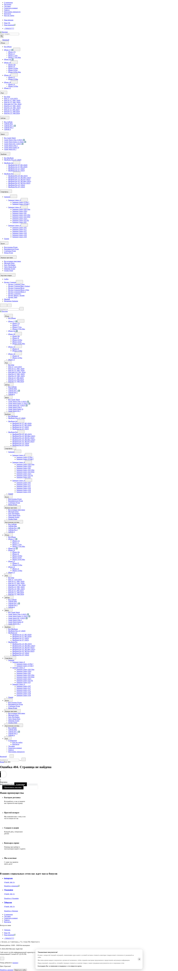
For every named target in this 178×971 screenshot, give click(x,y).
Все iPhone (8, 47)
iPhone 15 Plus (13, 79)
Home (2, 762)
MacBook (4, 154)
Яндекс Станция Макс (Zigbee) (19, 286)
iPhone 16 (7, 62)
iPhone (3, 43)
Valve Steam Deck (10, 267)
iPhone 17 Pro (13, 55)
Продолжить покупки (12, 787)
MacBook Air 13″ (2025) (16, 169)
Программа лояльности (12, 12)
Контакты (7, 14)
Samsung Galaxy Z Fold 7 (21, 204)
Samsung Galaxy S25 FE (20, 220)
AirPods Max (8, 124)
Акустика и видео (6, 275)
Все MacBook (9, 158)
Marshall (7, 299)
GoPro (6, 279)
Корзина (5, 40)
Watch (3, 134)
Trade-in (7, 10)
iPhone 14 (7, 82)
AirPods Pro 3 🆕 (10, 126)
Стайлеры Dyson (10, 251)
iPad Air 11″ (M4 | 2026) (12, 100)
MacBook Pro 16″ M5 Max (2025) (19, 181)
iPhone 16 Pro (13, 70)
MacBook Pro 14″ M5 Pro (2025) (19, 179)
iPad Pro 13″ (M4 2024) (12, 113)
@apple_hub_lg (9, 882)
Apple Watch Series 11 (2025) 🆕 (15, 142)
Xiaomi (6, 239)
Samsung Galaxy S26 (19, 213)
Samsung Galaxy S (14, 207)
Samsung (7, 197)
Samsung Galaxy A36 (19, 235)
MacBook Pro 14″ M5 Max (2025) (19, 178)
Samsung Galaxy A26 (19, 233)
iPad (2, 93)
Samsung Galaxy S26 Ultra (21, 209)
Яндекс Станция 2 (14, 293)
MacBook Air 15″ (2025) (16, 170)
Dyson (3, 243)
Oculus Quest (8, 270)
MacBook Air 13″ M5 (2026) (17, 165)
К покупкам (20, 784)
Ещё (6, 738)
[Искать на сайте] (21, 308)
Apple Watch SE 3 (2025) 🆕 (13, 144)
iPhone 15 (7, 75)
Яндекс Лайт (12, 297)
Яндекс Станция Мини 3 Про (18, 290)
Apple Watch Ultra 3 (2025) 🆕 (14, 140)
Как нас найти (9, 15)
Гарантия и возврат (11, 8)
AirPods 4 (7, 129)
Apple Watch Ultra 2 (11, 146)
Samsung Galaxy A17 (19, 229)
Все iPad (7, 97)
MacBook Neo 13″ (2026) (12, 160)
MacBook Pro (8, 174)
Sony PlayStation (9, 265)
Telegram (8, 902)
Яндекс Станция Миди (16, 288)
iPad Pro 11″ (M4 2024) (12, 111)
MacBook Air (8, 163)
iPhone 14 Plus (13, 86)
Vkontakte (8, 890)
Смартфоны (5, 192)
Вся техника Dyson (11, 247)
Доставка (7, 6)
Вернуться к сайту (20, 970)
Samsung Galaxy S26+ (19, 211)
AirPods (3, 118)
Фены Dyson (8, 253)
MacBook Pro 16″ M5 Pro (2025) (19, 183)
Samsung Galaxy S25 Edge (21, 217)
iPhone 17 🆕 (8, 50)
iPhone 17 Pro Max (14, 57)
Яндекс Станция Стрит (16, 284)
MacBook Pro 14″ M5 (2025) (18, 176)
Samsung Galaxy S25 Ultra (21, 215)
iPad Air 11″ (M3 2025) (12, 110)
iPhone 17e (12, 52)
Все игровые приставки (12, 261)
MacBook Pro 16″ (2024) (16, 187)
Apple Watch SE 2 (10, 149)
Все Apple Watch (10, 138)
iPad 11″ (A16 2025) (11, 98)
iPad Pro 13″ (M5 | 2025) (12, 108)
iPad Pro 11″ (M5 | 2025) (12, 106)
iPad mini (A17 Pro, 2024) (12, 104)
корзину (15, 963)
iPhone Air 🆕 (9, 59)
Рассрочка (7, 4)
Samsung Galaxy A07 (19, 227)
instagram (8, 878)
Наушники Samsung (11, 301)
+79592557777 (9, 28)
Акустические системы (12, 522)
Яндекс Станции (10, 282)
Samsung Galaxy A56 (19, 237)
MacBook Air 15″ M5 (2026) (17, 167)
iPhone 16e (12, 65)
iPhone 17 (11, 54)
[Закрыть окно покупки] (2, 958)
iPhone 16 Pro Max (14, 72)
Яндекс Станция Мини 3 (17, 292)
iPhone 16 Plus (13, 68)
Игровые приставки (7, 257)
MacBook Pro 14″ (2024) (16, 185)
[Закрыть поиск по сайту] (24, 759)
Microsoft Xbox (9, 263)
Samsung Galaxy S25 (19, 222)
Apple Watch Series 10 (11, 147)
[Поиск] (2, 36)
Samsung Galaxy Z (14, 200)
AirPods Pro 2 (8, 127)
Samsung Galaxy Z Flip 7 (20, 202)
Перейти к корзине (6, 970)
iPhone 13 (7, 88)
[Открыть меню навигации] (3, 305)
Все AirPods (8, 122)
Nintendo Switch (9, 269)
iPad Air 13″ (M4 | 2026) (12, 102)
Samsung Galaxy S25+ (19, 218)
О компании (8, 2)
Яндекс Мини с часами (16, 295)
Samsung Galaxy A (14, 225)
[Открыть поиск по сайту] (9, 305)
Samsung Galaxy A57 (19, 231)
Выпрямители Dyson (11, 249)
